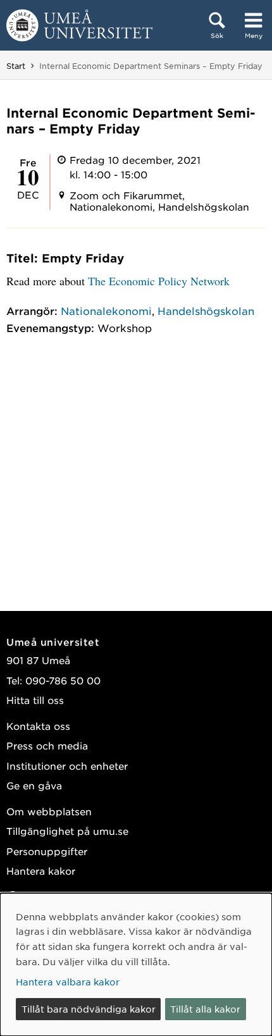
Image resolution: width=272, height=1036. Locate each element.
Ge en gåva (34, 785)
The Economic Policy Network (159, 280)
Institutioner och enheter (67, 766)
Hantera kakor (40, 871)
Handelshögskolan (206, 310)
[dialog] (136, 964)
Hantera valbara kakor (68, 981)
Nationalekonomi (106, 310)
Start (15, 66)
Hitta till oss (35, 700)
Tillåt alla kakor (205, 1008)
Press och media (47, 745)
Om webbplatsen (49, 811)
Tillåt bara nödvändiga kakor (89, 1008)
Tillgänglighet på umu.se (67, 831)
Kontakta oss (38, 726)
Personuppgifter (46, 851)
